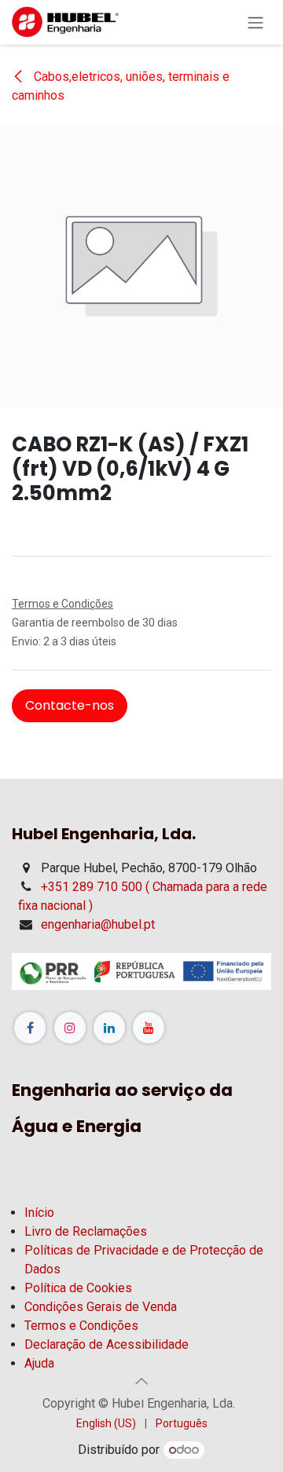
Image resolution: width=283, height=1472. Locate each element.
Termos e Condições (81, 1325)
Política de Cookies (78, 1287)
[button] (141, 1381)
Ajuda (39, 1363)
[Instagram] (70, 1027)
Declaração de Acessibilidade (106, 1344)
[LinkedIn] (109, 1027)
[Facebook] (30, 1027)
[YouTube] (148, 1027)
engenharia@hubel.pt (98, 924)
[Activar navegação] (255, 22)
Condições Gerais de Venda (100, 1306)
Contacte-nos (69, 705)
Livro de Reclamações (85, 1231)
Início (39, 1212)
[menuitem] (106, 1423)
